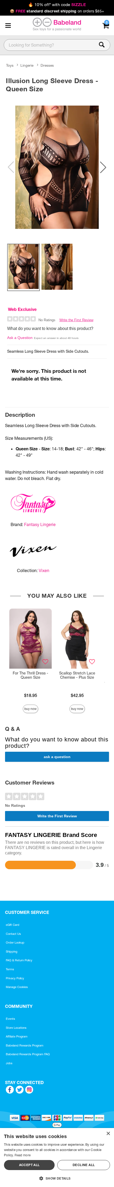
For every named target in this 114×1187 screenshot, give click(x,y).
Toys (10, 66)
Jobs (9, 1063)
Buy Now (30, 709)
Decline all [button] (84, 1165)
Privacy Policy (15, 978)
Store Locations (16, 1028)
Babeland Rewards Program (24, 1045)
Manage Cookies (17, 987)
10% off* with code (57, 4)
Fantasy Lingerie (40, 524)
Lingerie (26, 66)
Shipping (11, 951)
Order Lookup (15, 942)
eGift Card (12, 925)
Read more (22, 1155)
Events (10, 1019)
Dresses (47, 66)
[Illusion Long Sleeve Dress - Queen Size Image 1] (57, 167)
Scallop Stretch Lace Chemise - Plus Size (77, 675)
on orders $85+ (57, 11)
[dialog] (57, 1157)
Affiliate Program (17, 1036)
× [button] (108, 1134)
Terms (10, 969)
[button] (8, 25)
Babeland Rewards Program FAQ (28, 1054)
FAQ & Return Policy (19, 960)
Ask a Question (20, 338)
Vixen (44, 570)
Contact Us (13, 934)
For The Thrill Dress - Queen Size (30, 675)
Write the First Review (76, 320)
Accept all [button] (29, 1165)
